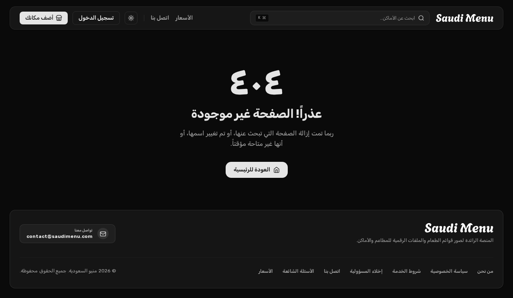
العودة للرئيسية (252, 169)
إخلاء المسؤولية (366, 271)
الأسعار (184, 17)
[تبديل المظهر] (131, 18)
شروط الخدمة (406, 271)
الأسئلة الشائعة (298, 271)
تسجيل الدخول (96, 17)
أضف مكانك (39, 17)
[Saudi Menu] (464, 18)
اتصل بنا (160, 17)
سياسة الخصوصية (449, 271)
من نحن (485, 271)
